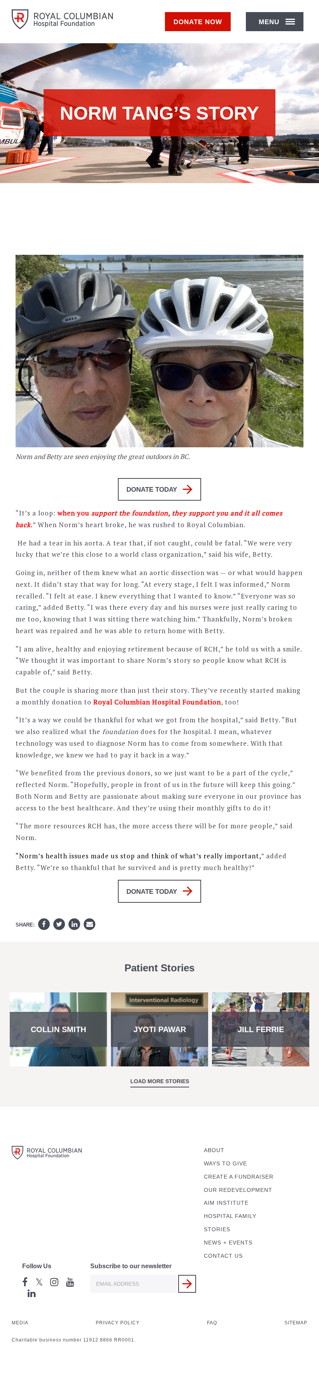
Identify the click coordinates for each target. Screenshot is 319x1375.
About (214, 1150)
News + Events (228, 1243)
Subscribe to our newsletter (131, 1266)
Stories (217, 1229)
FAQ (212, 1322)
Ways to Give (225, 1164)
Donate (198, 22)
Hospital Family (230, 1216)
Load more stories (159, 1081)
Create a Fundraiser (238, 1177)
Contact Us (223, 1256)
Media (20, 1322)
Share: (25, 925)
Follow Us (36, 1266)
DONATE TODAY (151, 489)
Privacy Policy (118, 1322)
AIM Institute (226, 1203)
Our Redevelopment (238, 1190)
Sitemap (295, 1322)
